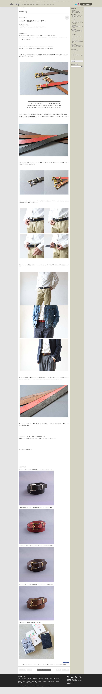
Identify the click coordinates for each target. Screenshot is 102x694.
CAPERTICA (35, 678)
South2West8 (44, 681)
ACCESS (47, 4)
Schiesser (39, 681)
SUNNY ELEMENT (51, 681)
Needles (19, 681)
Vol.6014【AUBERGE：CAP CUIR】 (77, 26)
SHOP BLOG (24, 4)
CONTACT (52, 4)
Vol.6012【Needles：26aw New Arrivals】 (77, 36)
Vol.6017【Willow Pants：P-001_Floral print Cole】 (77, 11)
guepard (19, 679)
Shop (67, 17)
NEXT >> (58, 669)
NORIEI (24, 681)
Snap (45, 4)
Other (37, 682)
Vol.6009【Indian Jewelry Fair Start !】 (77, 51)
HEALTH (24, 679)
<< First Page (22, 669)
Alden (19, 678)
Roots (34, 4)
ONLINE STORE (86, 4)
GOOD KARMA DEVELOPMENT (55, 678)
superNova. (57, 681)
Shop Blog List (44, 669)
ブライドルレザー (51, 664)
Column (41, 4)
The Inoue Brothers (21, 682)
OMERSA (28, 681)
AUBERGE (29, 678)
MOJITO (48, 679)
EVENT (37, 4)
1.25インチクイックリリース (38, 664)
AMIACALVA (24, 678)
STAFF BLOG (29, 4)
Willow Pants (32, 682)
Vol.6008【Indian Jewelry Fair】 (77, 55)
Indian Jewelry (29, 679)
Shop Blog (23, 7)
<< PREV (29, 669)
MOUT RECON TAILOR (59, 679)
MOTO (52, 679)
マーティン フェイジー (58, 664)
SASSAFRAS (34, 681)
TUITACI (27, 682)
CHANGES (41, 678)
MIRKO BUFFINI (42, 679)
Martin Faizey (45, 664)
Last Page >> (65, 669)
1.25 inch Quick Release (28, 664)
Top (19, 7)
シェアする (66, 662)
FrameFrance (46, 678)
